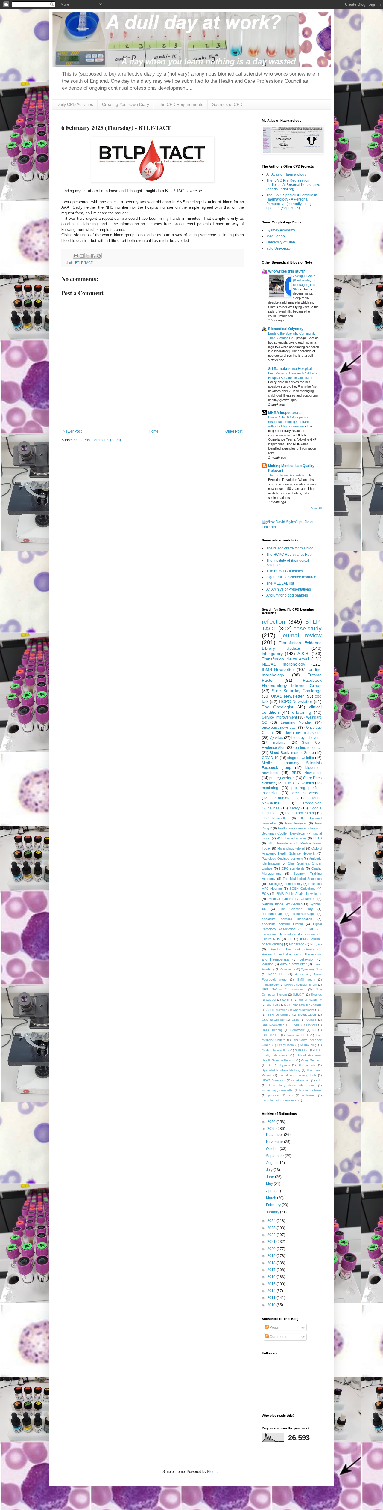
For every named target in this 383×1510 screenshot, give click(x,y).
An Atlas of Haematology (286, 174)
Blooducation (307, 1014)
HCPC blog (277, 974)
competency (294, 884)
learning (267, 964)
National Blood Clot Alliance (282, 904)
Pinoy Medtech (311, 1060)
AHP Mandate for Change (303, 1004)
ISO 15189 (270, 1035)
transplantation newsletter (279, 1100)
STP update (307, 1065)
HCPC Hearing (272, 1030)
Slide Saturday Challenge (297, 690)
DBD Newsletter (273, 1024)
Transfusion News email (285, 659)
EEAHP (295, 1024)
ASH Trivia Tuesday (292, 838)
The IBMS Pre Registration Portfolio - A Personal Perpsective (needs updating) (293, 184)
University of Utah (280, 242)
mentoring (270, 788)
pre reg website (281, 778)
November (275, 1142)
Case (295, 1019)
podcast (273, 1095)
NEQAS (316, 944)
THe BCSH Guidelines (284, 571)
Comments (287, 969)
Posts (274, 1327)
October (273, 1149)
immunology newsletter (278, 1090)
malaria (279, 742)
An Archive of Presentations (288, 589)
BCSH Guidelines (303, 888)
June (270, 1177)
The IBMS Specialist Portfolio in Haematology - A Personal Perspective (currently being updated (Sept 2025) (291, 201)
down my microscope (303, 733)
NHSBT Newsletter (299, 783)
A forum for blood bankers (287, 595)
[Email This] (76, 256)
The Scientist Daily (296, 909)
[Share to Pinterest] (99, 256)
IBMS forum (306, 979)
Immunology (270, 984)
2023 (271, 1228)
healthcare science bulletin (297, 828)
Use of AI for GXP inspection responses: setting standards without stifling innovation (289, 421)
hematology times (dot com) (292, 1085)
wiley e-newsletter (293, 964)
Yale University (278, 248)
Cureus (311, 1019)
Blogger (213, 1472)
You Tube (273, 1004)
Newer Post (72, 431)
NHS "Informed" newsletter (283, 989)
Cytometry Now (311, 969)
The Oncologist (277, 706)
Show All (316, 508)
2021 (271, 1242)
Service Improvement (279, 717)
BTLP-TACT (84, 262)
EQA (265, 893)
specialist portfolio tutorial (282, 924)
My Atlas (276, 738)
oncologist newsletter (279, 727)
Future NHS (271, 939)
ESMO (310, 929)
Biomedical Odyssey (285, 329)
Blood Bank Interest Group (292, 753)
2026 (271, 1122)
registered (309, 1095)
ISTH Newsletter (280, 843)
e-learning (301, 712)
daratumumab (272, 914)
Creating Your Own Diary (125, 104)
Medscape (296, 944)
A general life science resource (291, 577)
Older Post (233, 431)
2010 (271, 1305)
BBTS (317, 838)
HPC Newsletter (275, 818)
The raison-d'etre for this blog (290, 548)
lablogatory (272, 653)
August (272, 1163)
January (273, 1212)
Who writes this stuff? (286, 271)
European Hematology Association (288, 934)
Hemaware (297, 1030)
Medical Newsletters (275, 1050)
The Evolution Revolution (286, 475)
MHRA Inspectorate (285, 413)
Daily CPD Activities (75, 104)
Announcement (303, 1009)
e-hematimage (303, 914)
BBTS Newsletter (307, 773)
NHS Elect (302, 1050)
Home (154, 431)
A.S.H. (303, 653)
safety (295, 808)
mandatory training (300, 813)
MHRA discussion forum (300, 984)
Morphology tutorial (291, 848)
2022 (271, 1235)
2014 (271, 1291)
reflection (273, 621)
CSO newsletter (273, 1019)
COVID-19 (270, 758)
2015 (271, 1284)
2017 (271, 1270)
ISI (314, 1030)
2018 (271, 1263)
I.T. (290, 939)
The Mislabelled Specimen (302, 878)
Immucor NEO (297, 1035)
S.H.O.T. (299, 994)
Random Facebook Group (292, 949)
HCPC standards (292, 868)
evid (319, 1080)
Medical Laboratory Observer (292, 899)
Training (273, 884)
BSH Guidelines (279, 1014)
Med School (276, 236)
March (271, 1198)
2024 (271, 1221)
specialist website (306, 793)
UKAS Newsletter (287, 696)
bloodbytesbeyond (306, 738)
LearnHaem (285, 1045)
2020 (271, 1249)
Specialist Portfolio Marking (281, 1070)
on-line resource (308, 748)
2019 (271, 1256)
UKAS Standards (274, 1080)
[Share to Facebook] (93, 256)
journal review (302, 635)
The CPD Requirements (180, 104)
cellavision (307, 959)
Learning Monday (296, 722)
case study (308, 628)
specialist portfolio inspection (287, 919)
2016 (271, 1277)
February (274, 1205)
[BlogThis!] (82, 256)
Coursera (283, 798)
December (275, 1135)
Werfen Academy (310, 999)
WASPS (287, 999)
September (275, 1156)
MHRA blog (308, 1045)
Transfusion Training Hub (297, 1075)
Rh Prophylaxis (279, 1065)
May (270, 1184)
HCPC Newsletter (295, 701)
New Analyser (295, 823)
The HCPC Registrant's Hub (289, 554)
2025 (271, 1129)
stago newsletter (300, 758)
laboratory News (310, 1090)
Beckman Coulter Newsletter (284, 833)
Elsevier (311, 1024)
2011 (271, 1298)
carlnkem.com (300, 1080)
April (270, 1191)
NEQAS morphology (283, 664)
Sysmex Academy (280, 230)
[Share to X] (87, 256)
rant (290, 1095)
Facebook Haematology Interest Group (292, 683)
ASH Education (277, 1009)
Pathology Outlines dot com (282, 858)
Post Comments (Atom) (102, 440)
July (269, 1170)
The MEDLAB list (280, 583)
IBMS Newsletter (278, 669)
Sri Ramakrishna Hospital (290, 369)
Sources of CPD (227, 104)
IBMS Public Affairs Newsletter (299, 893)
